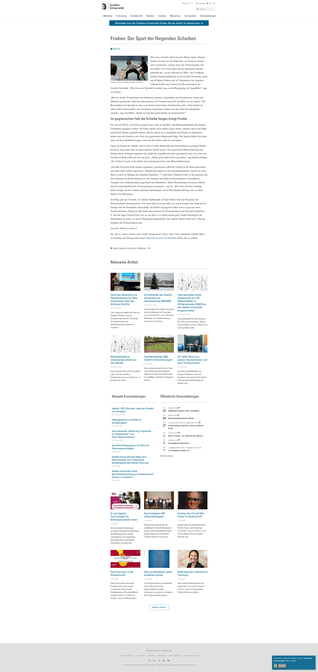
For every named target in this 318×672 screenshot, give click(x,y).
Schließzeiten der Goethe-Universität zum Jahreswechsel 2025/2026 (158, 298)
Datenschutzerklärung (173, 665)
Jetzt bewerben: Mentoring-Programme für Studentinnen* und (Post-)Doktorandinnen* (131, 434)
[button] (159, 607)
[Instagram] (150, 661)
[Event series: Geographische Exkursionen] (179, 440)
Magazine (186, 3)
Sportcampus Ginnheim (124, 248)
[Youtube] (164, 661)
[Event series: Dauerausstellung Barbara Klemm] (178, 415)
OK (276, 666)
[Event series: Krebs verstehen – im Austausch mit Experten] (179, 433)
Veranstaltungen (208, 15)
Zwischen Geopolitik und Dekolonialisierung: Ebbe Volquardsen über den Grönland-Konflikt (124, 299)
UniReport (141, 248)
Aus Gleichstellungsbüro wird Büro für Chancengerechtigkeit (130, 447)
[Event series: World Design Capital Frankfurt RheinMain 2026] (199, 423)
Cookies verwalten (189, 665)
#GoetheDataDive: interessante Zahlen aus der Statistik (124, 360)
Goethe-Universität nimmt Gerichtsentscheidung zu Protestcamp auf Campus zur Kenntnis (133, 474)
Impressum (161, 665)
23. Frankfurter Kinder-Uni (178, 450)
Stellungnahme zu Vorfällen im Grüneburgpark (126, 421)
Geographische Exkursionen (178, 443)
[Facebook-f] (159, 661)
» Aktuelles (107, 15)
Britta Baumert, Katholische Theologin (192, 573)
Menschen (175, 15)
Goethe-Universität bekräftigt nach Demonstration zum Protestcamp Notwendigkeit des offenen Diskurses (130, 459)
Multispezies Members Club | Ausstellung (183, 410)
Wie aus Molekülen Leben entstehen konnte (158, 573)
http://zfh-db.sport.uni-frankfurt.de (162, 237)
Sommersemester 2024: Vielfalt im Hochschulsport (158, 358)
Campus (162, 15)
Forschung (121, 15)
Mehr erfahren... (291, 661)
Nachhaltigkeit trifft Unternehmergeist (154, 515)
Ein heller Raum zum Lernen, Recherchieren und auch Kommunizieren (192, 360)
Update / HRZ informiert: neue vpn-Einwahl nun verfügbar (133, 410)
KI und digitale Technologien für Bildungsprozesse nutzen (124, 516)
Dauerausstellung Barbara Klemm (181, 418)
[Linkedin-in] (154, 661)
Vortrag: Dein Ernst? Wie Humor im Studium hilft (191, 515)
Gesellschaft (136, 15)
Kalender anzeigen (166, 456)
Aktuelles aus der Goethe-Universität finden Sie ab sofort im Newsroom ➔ (159, 23)
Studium (150, 15)
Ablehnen (282, 666)
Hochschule (190, 15)
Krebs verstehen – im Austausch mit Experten (185, 435)
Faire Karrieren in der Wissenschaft (122, 573)
